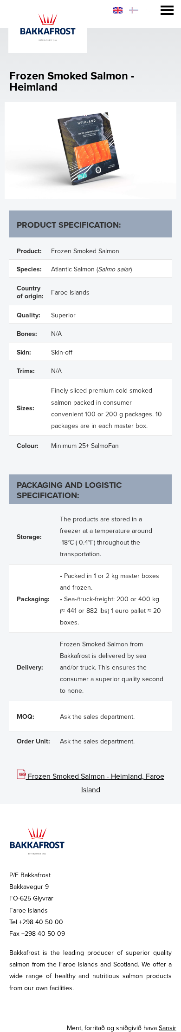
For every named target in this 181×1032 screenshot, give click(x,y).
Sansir (167, 1028)
